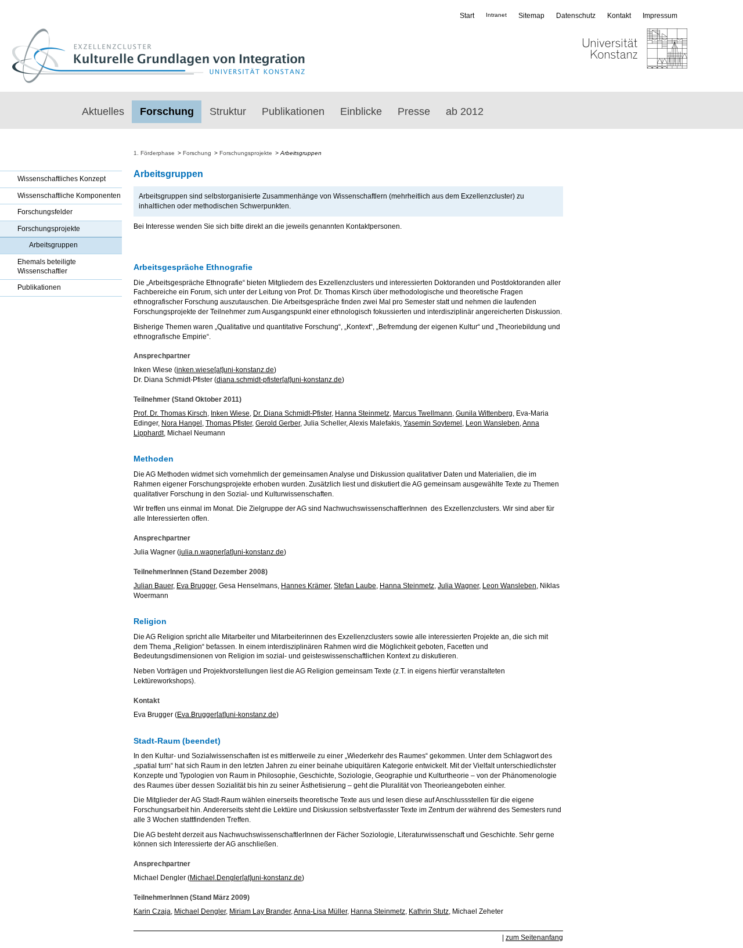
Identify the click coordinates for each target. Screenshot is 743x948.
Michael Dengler (200, 911)
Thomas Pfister (228, 423)
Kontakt (619, 16)
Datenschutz (576, 16)
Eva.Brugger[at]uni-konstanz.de (226, 715)
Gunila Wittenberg (484, 413)
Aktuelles (103, 111)
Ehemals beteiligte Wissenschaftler (46, 266)
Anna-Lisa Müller (320, 911)
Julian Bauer (153, 586)
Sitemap (531, 16)
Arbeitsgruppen (53, 245)
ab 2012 (465, 111)
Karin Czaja (152, 911)
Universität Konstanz (601, 55)
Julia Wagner (458, 586)
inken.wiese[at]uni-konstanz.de (225, 370)
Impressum (660, 16)
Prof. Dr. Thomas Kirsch (170, 413)
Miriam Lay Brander (260, 911)
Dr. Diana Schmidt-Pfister (292, 413)
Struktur (228, 111)
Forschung (167, 111)
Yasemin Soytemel (432, 423)
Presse (414, 111)
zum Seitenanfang (534, 937)
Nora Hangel (181, 423)
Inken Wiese (230, 413)
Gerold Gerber (277, 423)
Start (467, 16)
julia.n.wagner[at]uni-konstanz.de (231, 552)
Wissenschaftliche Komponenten (69, 196)
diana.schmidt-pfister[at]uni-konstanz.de (279, 380)
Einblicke (361, 111)
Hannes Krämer (305, 586)
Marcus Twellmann (422, 413)
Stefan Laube (355, 586)
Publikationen (293, 111)
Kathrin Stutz (429, 911)
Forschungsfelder (45, 212)
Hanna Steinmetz (362, 413)
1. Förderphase (154, 153)
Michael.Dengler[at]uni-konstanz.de (246, 878)
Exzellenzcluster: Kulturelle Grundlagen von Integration (158, 55)
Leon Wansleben (493, 423)
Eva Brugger (195, 586)
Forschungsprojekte (48, 229)
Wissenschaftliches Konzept (61, 179)
